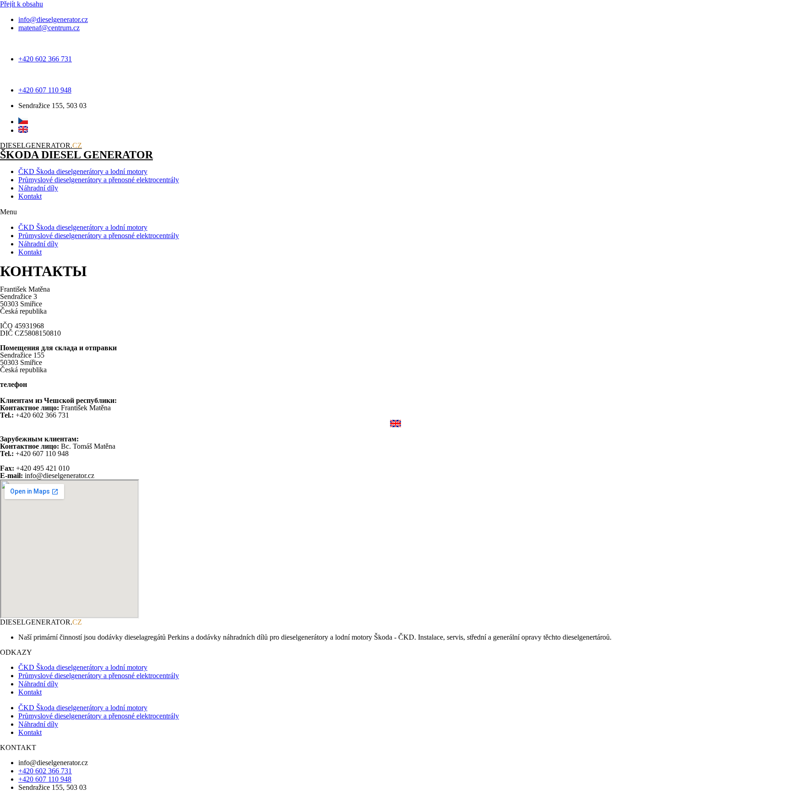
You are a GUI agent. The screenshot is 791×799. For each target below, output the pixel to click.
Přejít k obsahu (21, 4)
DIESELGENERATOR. (41, 145)
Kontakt (30, 196)
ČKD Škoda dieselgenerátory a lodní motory (82, 171)
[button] (395, 212)
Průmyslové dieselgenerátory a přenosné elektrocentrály (98, 180)
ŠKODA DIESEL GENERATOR (76, 155)
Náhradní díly (38, 188)
